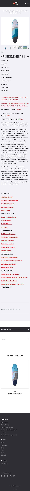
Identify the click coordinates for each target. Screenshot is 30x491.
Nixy (2, 448)
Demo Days (4, 422)
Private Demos (5, 425)
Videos (3, 339)
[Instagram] (7, 476)
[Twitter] (14, 476)
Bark (2, 450)
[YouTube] (4, 476)
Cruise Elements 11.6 (15, 394)
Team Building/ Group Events (9, 430)
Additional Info (6, 329)
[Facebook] (1, 476)
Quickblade (4, 445)
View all (3, 455)
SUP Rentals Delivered (7, 427)
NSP (2, 52)
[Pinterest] (11, 476)
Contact (3, 432)
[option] (15, 31)
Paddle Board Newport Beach (9, 435)
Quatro (3, 453)
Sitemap (15, 489)
